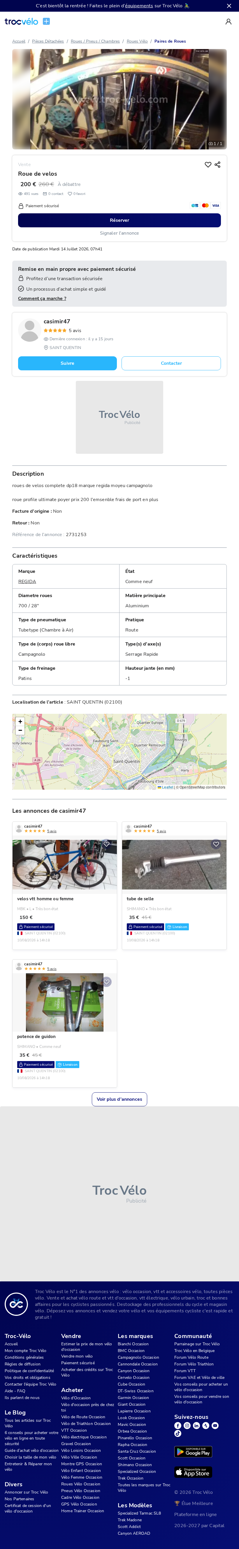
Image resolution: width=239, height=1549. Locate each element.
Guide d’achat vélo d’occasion (32, 1450)
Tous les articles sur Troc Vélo (28, 1423)
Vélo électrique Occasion (84, 1437)
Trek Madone (130, 1520)
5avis (75, 330)
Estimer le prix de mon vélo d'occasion (86, 1346)
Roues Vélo (137, 41)
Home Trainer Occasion (82, 1511)
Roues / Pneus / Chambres (95, 41)
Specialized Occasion (137, 1471)
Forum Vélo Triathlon (194, 1364)
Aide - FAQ (15, 1391)
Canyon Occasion (134, 1371)
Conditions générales (24, 1357)
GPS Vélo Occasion (79, 1504)
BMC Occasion (131, 1350)
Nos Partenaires (19, 1499)
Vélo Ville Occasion (79, 1457)
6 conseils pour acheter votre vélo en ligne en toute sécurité (31, 1438)
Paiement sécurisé (78, 1363)
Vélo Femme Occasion (81, 1477)
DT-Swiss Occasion (136, 1391)
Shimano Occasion (135, 1465)
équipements (139, 6)
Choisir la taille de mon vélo (30, 1457)
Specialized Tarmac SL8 (139, 1513)
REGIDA (27, 581)
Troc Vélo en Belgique (194, 1350)
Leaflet (167, 787)
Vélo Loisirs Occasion (81, 1450)
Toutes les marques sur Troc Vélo (144, 1487)
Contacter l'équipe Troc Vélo (30, 1384)
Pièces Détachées (48, 41)
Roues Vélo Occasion (80, 1484)
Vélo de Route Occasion (83, 1417)
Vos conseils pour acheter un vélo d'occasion (201, 1387)
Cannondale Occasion (138, 1364)
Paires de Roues (170, 41)
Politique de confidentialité (29, 1371)
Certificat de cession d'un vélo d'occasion (28, 1508)
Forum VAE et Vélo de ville (199, 1377)
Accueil (18, 41)
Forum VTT (184, 1371)
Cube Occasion (131, 1384)
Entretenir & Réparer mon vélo (28, 1466)
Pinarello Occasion (135, 1438)
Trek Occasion (130, 1478)
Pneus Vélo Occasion (80, 1491)
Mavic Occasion (132, 1424)
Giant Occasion (131, 1404)
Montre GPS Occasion (81, 1464)
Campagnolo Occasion (138, 1357)
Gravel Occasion (76, 1444)
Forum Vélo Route (191, 1357)
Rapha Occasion (132, 1444)
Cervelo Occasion (134, 1377)
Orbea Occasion (132, 1431)
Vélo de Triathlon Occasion (86, 1423)
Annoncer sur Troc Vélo (26, 1492)
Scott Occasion (131, 1458)
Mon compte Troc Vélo (25, 1350)
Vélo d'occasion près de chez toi (87, 1407)
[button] (20, 721)
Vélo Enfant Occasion (81, 1470)
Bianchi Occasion (133, 1344)
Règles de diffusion (23, 1364)
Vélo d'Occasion (76, 1398)
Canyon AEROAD (134, 1533)
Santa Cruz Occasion (137, 1451)
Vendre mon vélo (77, 1356)
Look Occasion (131, 1418)
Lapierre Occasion (134, 1411)
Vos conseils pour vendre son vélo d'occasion (201, 1399)
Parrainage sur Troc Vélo (197, 1344)
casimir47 (57, 321)
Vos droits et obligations (27, 1377)
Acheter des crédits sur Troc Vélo (87, 1372)
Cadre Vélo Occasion (80, 1497)
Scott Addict (129, 1526)
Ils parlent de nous (22, 1397)
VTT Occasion (74, 1430)
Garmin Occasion (133, 1397)
